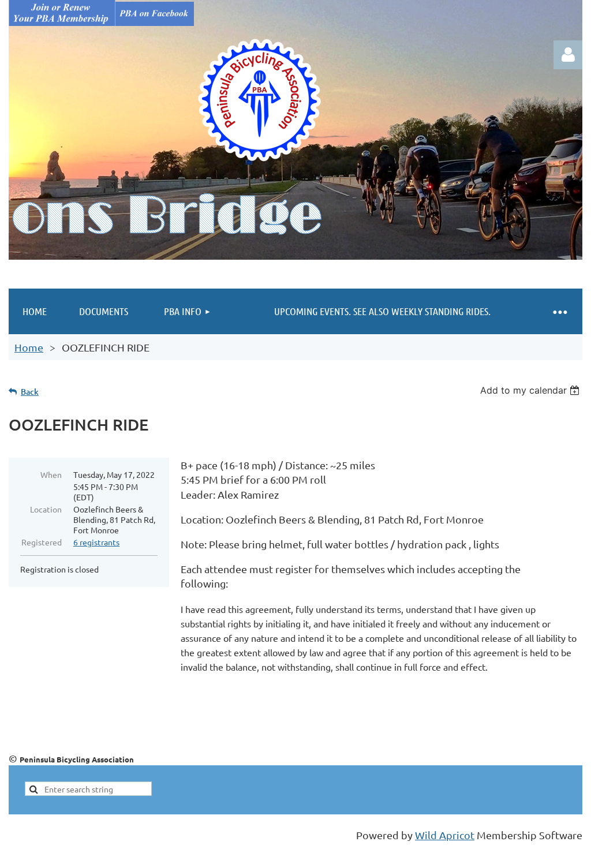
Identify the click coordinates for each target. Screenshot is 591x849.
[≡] (559, 311)
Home (28, 347)
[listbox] (531, 390)
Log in (567, 54)
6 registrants (96, 542)
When (51, 474)
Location (46, 509)
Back (30, 391)
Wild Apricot (444, 835)
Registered (41, 542)
